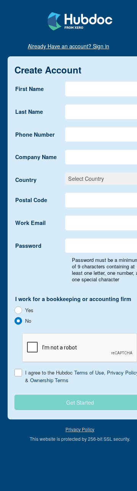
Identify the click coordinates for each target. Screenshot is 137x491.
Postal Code (31, 200)
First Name (29, 88)
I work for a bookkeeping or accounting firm (73, 299)
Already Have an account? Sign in (68, 46)
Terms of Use (89, 372)
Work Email (30, 222)
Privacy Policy (79, 429)
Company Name (36, 157)
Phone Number (35, 134)
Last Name (29, 111)
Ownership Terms (49, 380)
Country (26, 179)
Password (28, 245)
